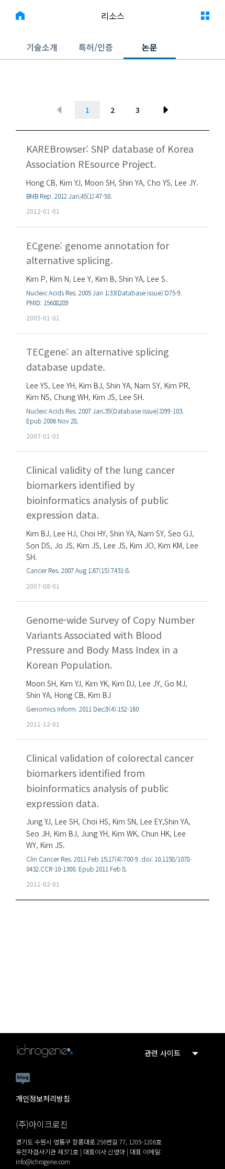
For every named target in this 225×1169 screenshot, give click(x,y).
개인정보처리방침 (43, 1098)
